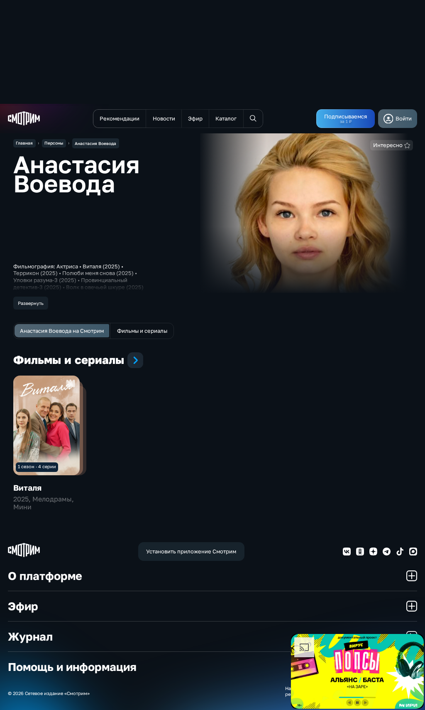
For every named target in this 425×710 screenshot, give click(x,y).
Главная (24, 142)
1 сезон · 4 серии (37, 466)
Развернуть (31, 303)
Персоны (53, 142)
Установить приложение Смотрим (191, 551)
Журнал (30, 636)
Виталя (27, 487)
